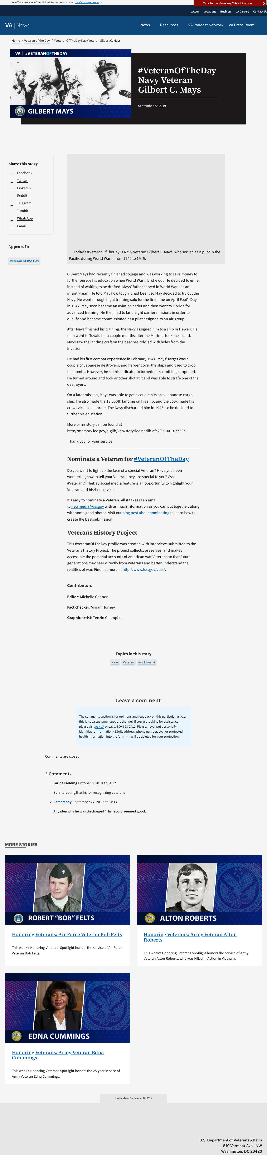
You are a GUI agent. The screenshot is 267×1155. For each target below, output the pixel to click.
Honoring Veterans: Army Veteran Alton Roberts (190, 937)
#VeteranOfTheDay (161, 459)
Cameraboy (62, 802)
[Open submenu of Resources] (180, 25)
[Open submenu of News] (152, 25)
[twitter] (219, 1131)
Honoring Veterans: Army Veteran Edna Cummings (58, 1055)
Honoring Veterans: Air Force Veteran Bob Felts (67, 934)
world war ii (146, 662)
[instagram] (244, 1131)
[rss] (227, 1131)
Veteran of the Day (24, 261)
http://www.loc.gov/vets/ (144, 569)
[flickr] (260, 1131)
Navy (115, 662)
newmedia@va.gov (87, 506)
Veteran (128, 662)
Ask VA (99, 726)
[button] (260, 25)
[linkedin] (252, 1131)
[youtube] (211, 1131)
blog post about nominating (145, 513)
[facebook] (236, 1131)
